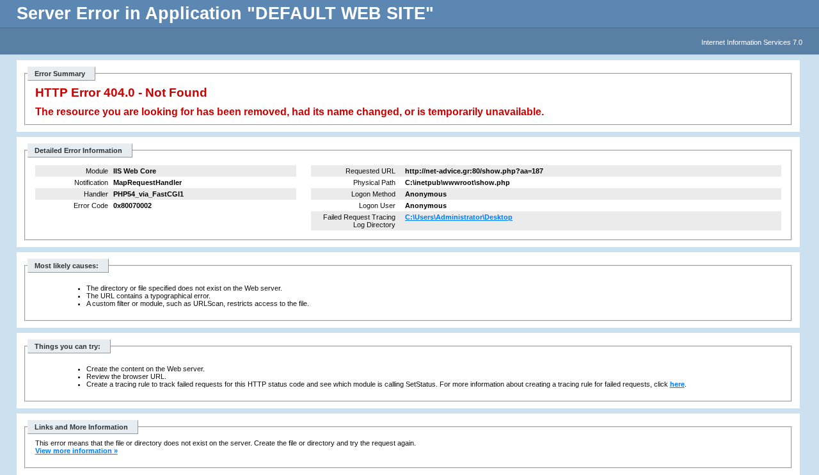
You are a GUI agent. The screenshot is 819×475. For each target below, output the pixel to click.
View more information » (76, 451)
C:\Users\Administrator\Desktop (459, 217)
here (677, 384)
